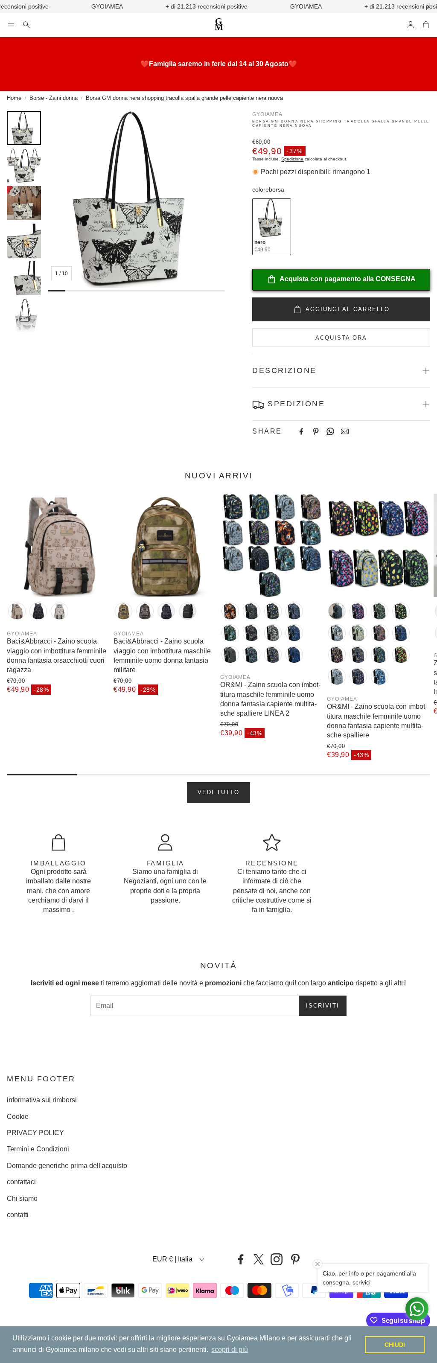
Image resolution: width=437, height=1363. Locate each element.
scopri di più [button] (229, 1349)
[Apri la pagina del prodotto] (58, 545)
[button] (11, 25)
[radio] (271, 226)
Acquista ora (341, 338)
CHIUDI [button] (395, 1344)
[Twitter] (258, 1259)
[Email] (345, 431)
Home (14, 98)
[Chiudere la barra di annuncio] (428, 6)
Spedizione (292, 159)
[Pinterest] (316, 431)
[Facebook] (301, 431)
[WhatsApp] (330, 431)
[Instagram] (277, 1259)
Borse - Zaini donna (53, 98)
